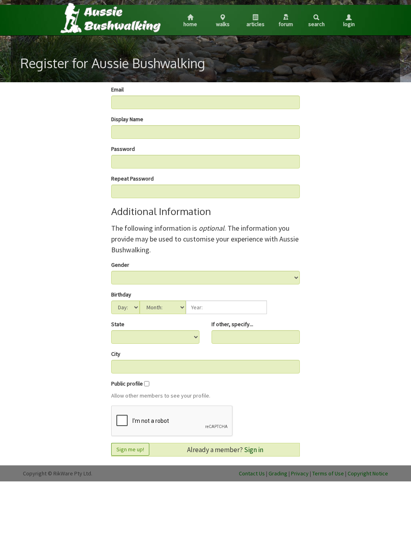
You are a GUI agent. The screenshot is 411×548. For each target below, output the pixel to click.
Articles (255, 24)
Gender (120, 264)
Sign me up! (130, 449)
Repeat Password (132, 178)
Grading (278, 473)
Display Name (127, 119)
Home (190, 24)
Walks (223, 24)
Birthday (121, 294)
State (117, 324)
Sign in (253, 449)
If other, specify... (232, 324)
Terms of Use (328, 473)
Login (349, 24)
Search (316, 24)
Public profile (127, 383)
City (115, 353)
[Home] (110, 17)
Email (117, 89)
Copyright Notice (368, 473)
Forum (286, 24)
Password (123, 148)
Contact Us (252, 473)
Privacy (300, 473)
